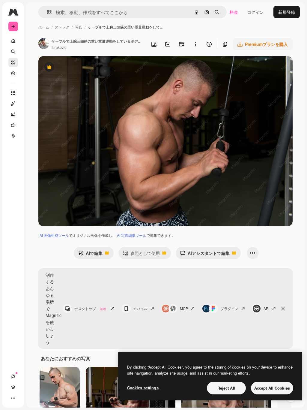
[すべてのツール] (13, 93)
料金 (234, 12)
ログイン (255, 12)
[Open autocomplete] (47, 12)
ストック (62, 26)
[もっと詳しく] (13, 73)
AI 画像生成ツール (54, 235)
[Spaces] (13, 103)
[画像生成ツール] (13, 114)
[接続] (13, 376)
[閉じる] (283, 308)
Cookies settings (143, 387)
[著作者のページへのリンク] (43, 44)
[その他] (13, 398)
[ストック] (13, 62)
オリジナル (79, 68)
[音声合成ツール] (13, 136)
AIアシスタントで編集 (205, 254)
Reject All (226, 388)
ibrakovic (59, 47)
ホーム (43, 26)
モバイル (140, 308)
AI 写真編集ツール (131, 235)
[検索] (13, 51)
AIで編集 (90, 254)
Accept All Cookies (272, 388)
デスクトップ (90, 308)
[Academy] (13, 387)
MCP (184, 308)
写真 (78, 26)
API (266, 308)
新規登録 (286, 12)
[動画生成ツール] (13, 125)
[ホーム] (13, 41)
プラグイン (229, 308)
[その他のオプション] (195, 44)
